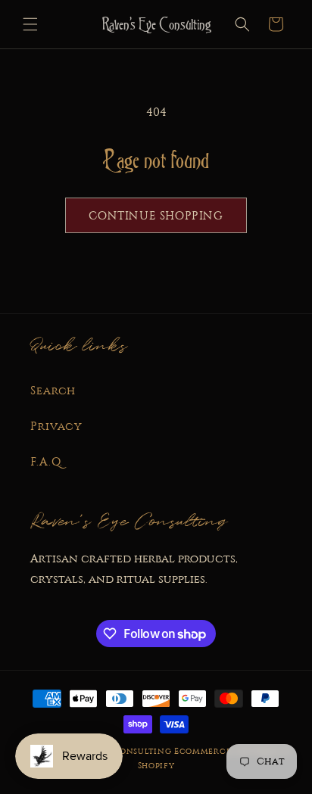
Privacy (56, 426)
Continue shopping (156, 216)
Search (53, 390)
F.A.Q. (46, 462)
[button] (30, 24)
